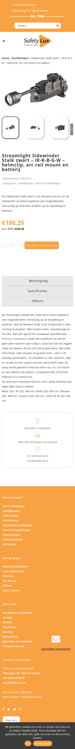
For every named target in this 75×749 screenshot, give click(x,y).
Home (5, 58)
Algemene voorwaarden (17, 641)
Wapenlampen (12, 534)
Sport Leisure (11, 590)
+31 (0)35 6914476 (14, 678)
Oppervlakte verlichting (17, 525)
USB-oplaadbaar (13, 539)
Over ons (11, 720)
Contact (8, 617)
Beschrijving (38, 281)
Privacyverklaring (13, 646)
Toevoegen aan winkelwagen (42, 245)
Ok (28, 743)
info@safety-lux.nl (14, 682)
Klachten (8, 632)
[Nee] (70, 735)
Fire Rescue (10, 581)
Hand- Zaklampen (14, 506)
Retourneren (11, 636)
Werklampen (10, 520)
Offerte (37, 301)
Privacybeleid (42, 743)
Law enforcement (13, 571)
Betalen (7, 622)
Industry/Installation (15, 566)
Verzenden (9, 627)
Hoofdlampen (20, 58)
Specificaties (37, 291)
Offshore (8, 576)
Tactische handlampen (48, 183)
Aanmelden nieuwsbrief (17, 612)
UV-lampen (9, 544)
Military (7, 585)
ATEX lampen (11, 515)
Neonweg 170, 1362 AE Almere (21, 673)
